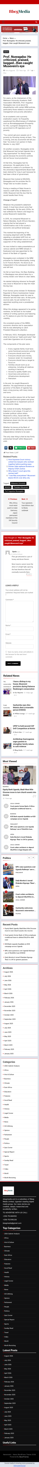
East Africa (8, 1087)
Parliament (14, 824)
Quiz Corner (8, 1148)
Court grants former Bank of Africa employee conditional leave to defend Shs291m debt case (22, 808)
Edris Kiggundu (10, 70)
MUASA (7, 487)
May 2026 (7, 985)
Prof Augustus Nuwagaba (14, 491)
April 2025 (7, 1041)
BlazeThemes (24, 1457)
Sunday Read (8, 1160)
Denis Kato (18, 732)
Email (8, 634)
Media (12, 834)
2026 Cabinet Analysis (12, 1066)
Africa (6, 1070)
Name (8, 625)
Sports (18, 914)
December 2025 (9, 1006)
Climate (7, 1083)
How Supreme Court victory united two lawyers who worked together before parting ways (21, 461)
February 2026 (9, 998)
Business (6, 787)
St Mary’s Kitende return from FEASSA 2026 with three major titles (25, 910)
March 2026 (8, 993)
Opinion (7, 1130)
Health (6, 1105)
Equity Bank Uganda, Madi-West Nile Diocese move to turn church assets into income (19, 792)
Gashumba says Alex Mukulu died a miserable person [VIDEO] (23, 707)
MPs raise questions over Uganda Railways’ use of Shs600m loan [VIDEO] (22, 829)
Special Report (9, 1152)
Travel (6, 1165)
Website (8, 643)
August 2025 (8, 1023)
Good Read (8, 1100)
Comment (10, 600)
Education (7, 1092)
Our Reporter (19, 693)
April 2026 (7, 989)
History (6, 1109)
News (6, 52)
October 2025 (9, 1015)
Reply (30, 574)
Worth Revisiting (10, 1178)
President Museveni (21, 487)
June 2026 (7, 980)
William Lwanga (20, 714)
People (6, 1139)
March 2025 (8, 1045)
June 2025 (7, 1032)
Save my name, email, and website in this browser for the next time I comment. (19, 654)
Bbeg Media (18, 750)
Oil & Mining (8, 1126)
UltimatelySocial (19, 1466)
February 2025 (9, 1049)
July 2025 (7, 1028)
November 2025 (9, 1011)
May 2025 (7, 1036)
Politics (18, 900)
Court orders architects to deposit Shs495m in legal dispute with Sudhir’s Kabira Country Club (22, 850)
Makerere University (18, 483)
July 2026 (7, 976)
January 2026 (8, 1002)
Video (6, 1169)
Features (7, 1096)
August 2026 (8, 972)
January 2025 (8, 1054)
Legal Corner (15, 803)
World (6, 1173)
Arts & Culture (9, 1074)
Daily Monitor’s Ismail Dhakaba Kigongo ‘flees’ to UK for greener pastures (21, 839)
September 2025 (9, 1019)
